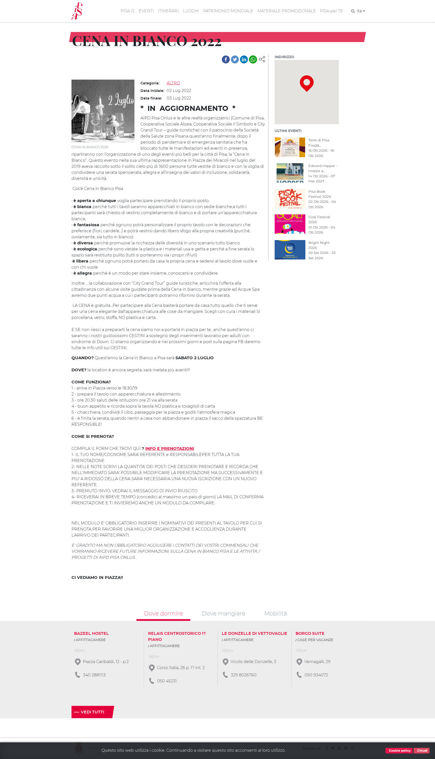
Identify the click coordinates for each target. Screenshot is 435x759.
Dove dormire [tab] (163, 613)
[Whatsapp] (253, 59)
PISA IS (128, 11)
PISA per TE (331, 11)
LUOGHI (191, 11)
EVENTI (146, 11)
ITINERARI (168, 11)
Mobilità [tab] (275, 613)
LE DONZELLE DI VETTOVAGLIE (254, 634)
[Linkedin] (244, 59)
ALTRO (173, 83)
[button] (262, 58)
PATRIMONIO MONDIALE (228, 11)
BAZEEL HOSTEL (91, 634)
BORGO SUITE (310, 634)
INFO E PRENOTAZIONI (169, 449)
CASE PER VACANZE (315, 640)
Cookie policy (399, 750)
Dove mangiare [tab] (223, 613)
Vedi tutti (92, 712)
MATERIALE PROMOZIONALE (286, 11)
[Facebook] (226, 59)
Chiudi (421, 750)
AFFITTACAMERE (91, 640)
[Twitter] (235, 59)
